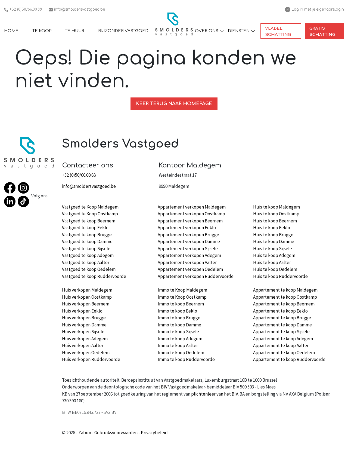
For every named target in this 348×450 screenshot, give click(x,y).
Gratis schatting (326, 31)
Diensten (239, 31)
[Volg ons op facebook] (11, 189)
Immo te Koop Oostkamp (182, 297)
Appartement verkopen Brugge (188, 235)
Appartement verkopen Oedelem (190, 269)
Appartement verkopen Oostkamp (191, 214)
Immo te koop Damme (179, 325)
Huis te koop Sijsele (272, 249)
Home (11, 30)
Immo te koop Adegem (180, 339)
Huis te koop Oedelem (275, 269)
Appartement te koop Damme (282, 325)
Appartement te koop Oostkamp (285, 297)
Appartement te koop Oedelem (284, 353)
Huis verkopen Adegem (85, 339)
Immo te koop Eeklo (177, 311)
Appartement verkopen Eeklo (187, 228)
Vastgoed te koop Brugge (87, 235)
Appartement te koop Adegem (283, 339)
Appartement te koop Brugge (282, 318)
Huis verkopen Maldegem (87, 290)
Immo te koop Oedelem (181, 353)
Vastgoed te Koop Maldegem (90, 207)
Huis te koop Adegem (274, 255)
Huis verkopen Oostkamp (87, 297)
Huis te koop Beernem (275, 221)
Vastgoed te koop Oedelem (89, 269)
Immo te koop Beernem (181, 304)
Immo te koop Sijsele (178, 332)
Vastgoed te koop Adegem (88, 255)
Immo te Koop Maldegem (182, 290)
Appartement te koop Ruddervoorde (289, 359)
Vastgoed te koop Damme (87, 241)
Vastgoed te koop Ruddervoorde (94, 276)
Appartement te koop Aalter (281, 345)
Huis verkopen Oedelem (86, 353)
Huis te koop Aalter (272, 262)
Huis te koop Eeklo (271, 228)
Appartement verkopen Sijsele (188, 249)
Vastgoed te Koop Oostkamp (90, 214)
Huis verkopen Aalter (82, 345)
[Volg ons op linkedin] (11, 202)
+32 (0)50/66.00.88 (23, 9)
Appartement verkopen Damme (189, 241)
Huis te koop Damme (273, 241)
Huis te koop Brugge (273, 235)
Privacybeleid (154, 433)
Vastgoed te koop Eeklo (85, 228)
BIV (164, 387)
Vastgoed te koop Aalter (85, 262)
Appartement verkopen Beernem (190, 221)
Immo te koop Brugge (179, 318)
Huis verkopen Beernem (85, 304)
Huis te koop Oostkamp (276, 214)
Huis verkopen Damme (84, 325)
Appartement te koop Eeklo (280, 311)
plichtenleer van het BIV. (215, 394)
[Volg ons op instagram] (24, 189)
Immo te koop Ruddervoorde (186, 359)
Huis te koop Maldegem (276, 207)
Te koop (41, 30)
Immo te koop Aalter (178, 345)
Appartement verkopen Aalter (187, 262)
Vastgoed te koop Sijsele (86, 249)
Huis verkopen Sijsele (83, 332)
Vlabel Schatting (283, 31)
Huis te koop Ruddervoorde (280, 276)
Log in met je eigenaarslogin (314, 9)
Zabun (84, 433)
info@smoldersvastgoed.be (77, 9)
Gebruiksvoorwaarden (116, 433)
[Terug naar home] (174, 24)
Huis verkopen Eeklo (82, 311)
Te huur (74, 30)
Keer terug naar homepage (174, 103)
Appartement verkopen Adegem (189, 255)
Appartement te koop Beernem (284, 304)
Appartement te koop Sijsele (281, 332)
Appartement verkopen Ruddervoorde (196, 276)
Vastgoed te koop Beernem (88, 221)
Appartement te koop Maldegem (285, 290)
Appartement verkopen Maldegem (192, 207)
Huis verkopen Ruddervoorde (91, 359)
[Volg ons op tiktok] (24, 202)
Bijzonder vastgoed (123, 30)
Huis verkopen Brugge (84, 318)
